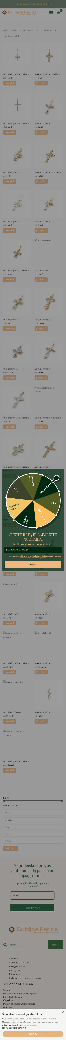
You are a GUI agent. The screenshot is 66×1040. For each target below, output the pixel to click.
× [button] (62, 1012)
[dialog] (33, 1024)
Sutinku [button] (33, 1034)
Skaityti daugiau (30, 1025)
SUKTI (33, 564)
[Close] (60, 473)
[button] (33, 1028)
